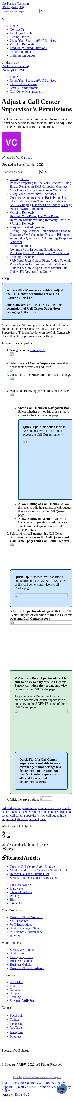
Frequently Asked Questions (28, 48)
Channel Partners (21, 892)
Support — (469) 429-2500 (19, 1087)
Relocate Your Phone (23, 216)
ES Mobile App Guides (35, 268)
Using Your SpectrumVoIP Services (33, 40)
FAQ (13, 986)
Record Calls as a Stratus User (29, 874)
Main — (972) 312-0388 (18, 1083)
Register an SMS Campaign (37, 186)
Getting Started (19, 37)
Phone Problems (33, 253)
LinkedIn (16, 1024)
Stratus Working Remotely (40, 220)
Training (15, 997)
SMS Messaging (20, 205)
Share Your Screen (57, 253)
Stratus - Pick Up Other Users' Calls (33, 877)
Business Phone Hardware (27, 968)
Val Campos (24, 157)
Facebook (16, 1015)
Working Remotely (22, 44)
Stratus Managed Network (27, 928)
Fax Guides (36, 264)
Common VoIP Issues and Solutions (33, 249)
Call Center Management (26, 91)
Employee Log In (21, 33)
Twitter (14, 1019)
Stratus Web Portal (22, 949)
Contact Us (17, 29)
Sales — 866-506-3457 (50, 1083)
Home (14, 26)
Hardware (16, 888)
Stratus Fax (17, 953)
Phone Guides (19, 264)
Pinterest (15, 1036)
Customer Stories (21, 884)
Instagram (16, 1032)
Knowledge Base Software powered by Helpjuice (37, 1077)
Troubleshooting (20, 51)
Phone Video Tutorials (56, 260)
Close (7, 1094)
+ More (6, 278)
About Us (16, 982)
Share (10, 848)
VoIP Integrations (21, 924)
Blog (13, 899)
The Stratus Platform (23, 84)
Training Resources (22, 55)
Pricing (14, 896)
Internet (15, 935)
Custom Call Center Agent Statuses (33, 866)
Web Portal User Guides (25, 260)
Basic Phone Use (56, 197)
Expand (20, 1094)
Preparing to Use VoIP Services (41, 183)
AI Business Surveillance (26, 932)
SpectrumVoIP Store (23, 1000)
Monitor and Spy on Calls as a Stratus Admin (39, 870)
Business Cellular (21, 964)
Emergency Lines (21, 957)
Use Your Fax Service (46, 205)
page (37, 350)
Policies (15, 183)
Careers (15, 989)
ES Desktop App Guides (36, 271)
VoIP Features (19, 921)
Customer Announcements (27, 197)
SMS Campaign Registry (40, 234)
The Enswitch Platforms (53, 201)
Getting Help (18, 231)
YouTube (16, 1027)
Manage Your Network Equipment (41, 206)
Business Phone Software (26, 917)
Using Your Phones (39, 190)
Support (15, 993)
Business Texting (21, 960)
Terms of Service (49, 1087)
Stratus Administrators (24, 88)
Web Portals (61, 190)
